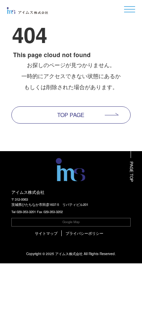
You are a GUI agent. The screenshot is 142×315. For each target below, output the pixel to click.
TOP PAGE (70, 115)
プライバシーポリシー (84, 233)
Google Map (71, 221)
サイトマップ (46, 233)
